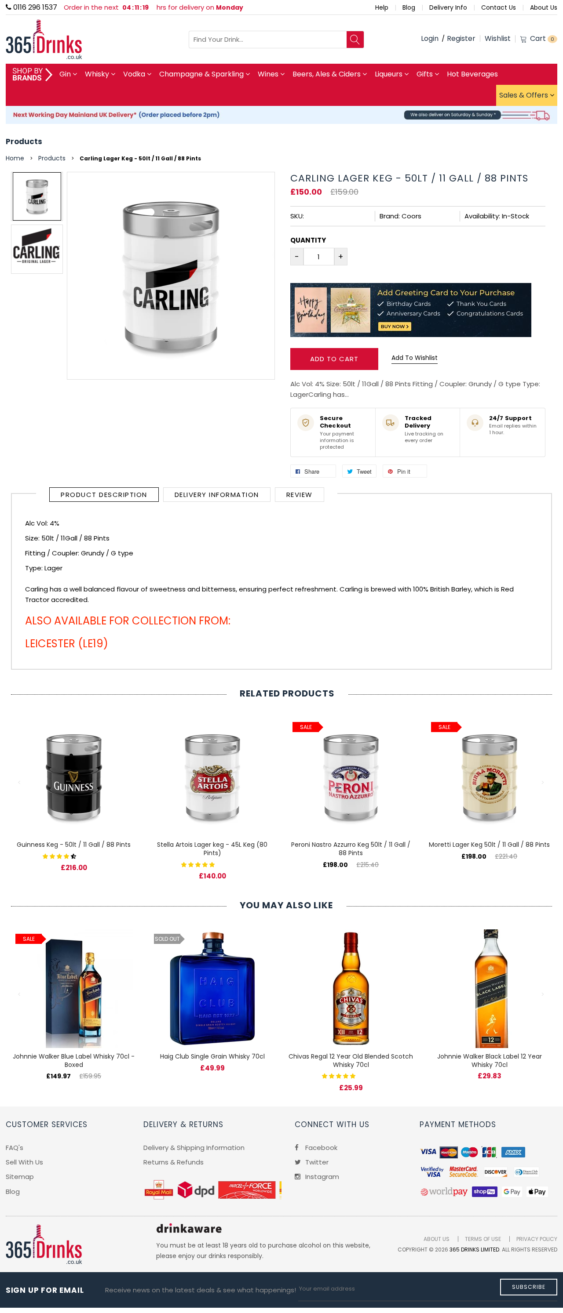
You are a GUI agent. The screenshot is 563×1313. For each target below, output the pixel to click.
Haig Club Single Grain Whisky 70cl (212, 1056)
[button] (60, 855)
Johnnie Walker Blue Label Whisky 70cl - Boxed (74, 1060)
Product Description (104, 494)
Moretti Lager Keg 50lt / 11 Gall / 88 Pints (489, 844)
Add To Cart (334, 358)
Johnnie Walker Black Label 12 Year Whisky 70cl (489, 1060)
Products (24, 141)
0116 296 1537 (34, 7)
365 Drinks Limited (474, 1249)
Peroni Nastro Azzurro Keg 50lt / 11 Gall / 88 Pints (350, 848)
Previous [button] (19, 782)
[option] (37, 196)
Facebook (320, 1147)
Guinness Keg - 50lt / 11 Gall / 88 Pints (74, 844)
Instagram (321, 1176)
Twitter (316, 1162)
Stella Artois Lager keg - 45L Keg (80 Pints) (212, 848)
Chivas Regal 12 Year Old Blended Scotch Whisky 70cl (351, 1060)
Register (461, 38)
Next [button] (543, 782)
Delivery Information (217, 494)
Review (299, 494)
